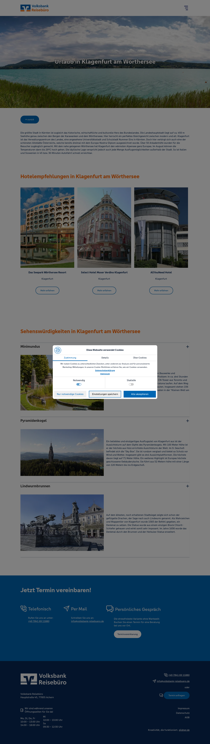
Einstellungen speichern (105, 394)
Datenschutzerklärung (105, 370)
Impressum (105, 374)
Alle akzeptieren (140, 394)
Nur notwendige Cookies (70, 394)
